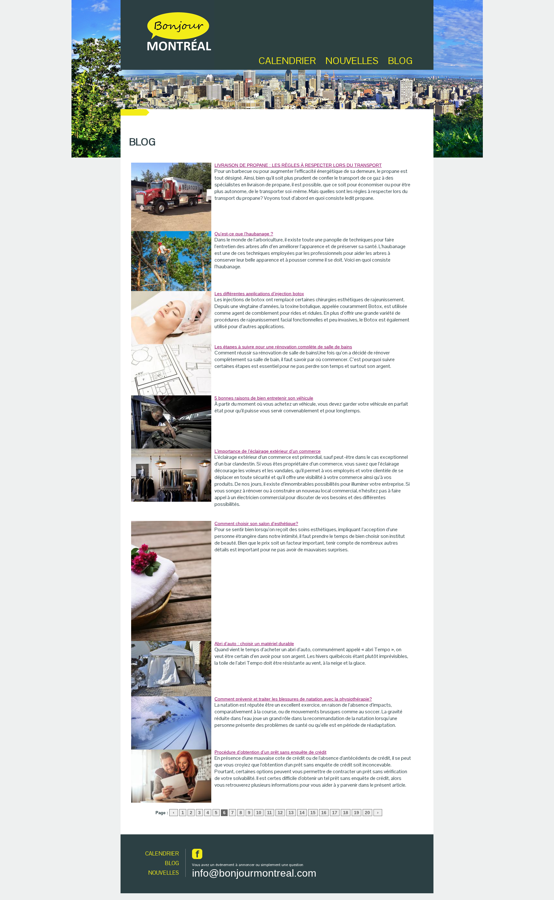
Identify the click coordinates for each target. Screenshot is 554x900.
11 (269, 812)
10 (258, 812)
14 (302, 812)
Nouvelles (351, 60)
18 (345, 812)
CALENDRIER (162, 853)
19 (356, 812)
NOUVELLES (163, 872)
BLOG (400, 60)
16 (323, 812)
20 (367, 812)
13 (291, 812)
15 (312, 812)
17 (334, 812)
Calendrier (287, 60)
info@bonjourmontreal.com (254, 873)
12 (280, 812)
